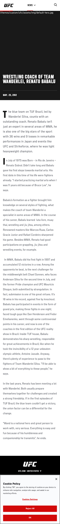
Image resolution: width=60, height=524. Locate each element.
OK (30, 518)
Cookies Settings (30, 500)
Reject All (30, 509)
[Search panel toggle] (55, 5)
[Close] (56, 479)
